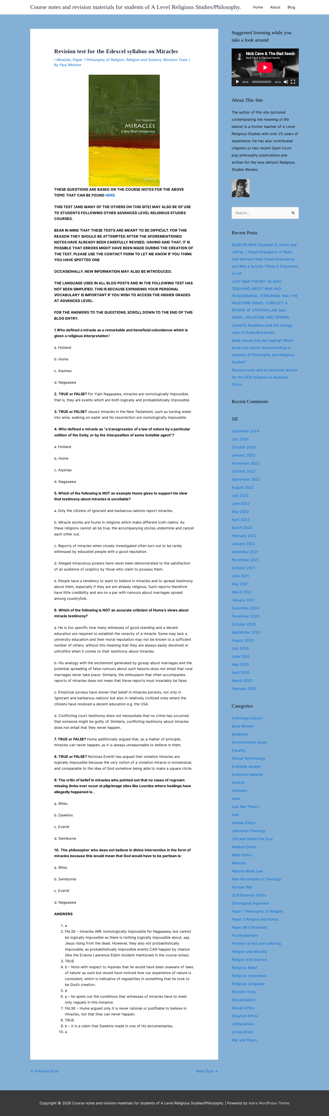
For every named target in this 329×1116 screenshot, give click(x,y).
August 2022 (243, 487)
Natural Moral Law (247, 871)
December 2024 (245, 431)
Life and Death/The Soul (252, 839)
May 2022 (240, 511)
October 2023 (244, 447)
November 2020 (245, 616)
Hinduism (239, 790)
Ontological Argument (250, 903)
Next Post (207, 1071)
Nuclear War (242, 887)
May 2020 (240, 664)
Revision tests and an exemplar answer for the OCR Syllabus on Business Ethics (265, 377)
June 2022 (241, 503)
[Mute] (286, 82)
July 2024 (240, 439)
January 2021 (243, 600)
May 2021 (240, 584)
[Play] (237, 82)
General (238, 782)
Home (258, 7)
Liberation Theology (249, 831)
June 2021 (240, 576)
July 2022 (240, 495)
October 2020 (244, 624)
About (275, 7)
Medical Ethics (244, 847)
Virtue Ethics (242, 1032)
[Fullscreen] (293, 82)
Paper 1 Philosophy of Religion (98, 59)
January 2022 (243, 543)
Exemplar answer (246, 766)
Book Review (243, 726)
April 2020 (241, 672)
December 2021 (245, 552)
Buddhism (240, 734)
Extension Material (247, 774)
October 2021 (243, 568)
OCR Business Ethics (249, 895)
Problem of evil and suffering (256, 943)
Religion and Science (143, 59)
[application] (265, 67)
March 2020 (242, 680)
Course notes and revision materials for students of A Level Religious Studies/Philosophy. (135, 7)
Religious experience (249, 975)
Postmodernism (245, 935)
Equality (238, 750)
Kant (235, 814)
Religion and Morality (249, 951)
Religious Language (248, 983)
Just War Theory (245, 806)
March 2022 (242, 527)
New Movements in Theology (256, 879)
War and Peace (244, 1040)
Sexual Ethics (243, 1008)
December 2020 (245, 608)
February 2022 (244, 535)
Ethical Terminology (248, 758)
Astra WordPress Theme (269, 1103)
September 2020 (246, 632)
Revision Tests (175, 59)
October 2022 (244, 471)
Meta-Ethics (242, 855)
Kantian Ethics (244, 822)
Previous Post (44, 1071)
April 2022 (241, 519)
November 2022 (245, 463)
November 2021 (245, 560)
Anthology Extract (247, 718)
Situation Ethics (245, 1016)
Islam (236, 798)
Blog (291, 7)
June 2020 (241, 656)
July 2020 (240, 648)
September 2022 (246, 479)
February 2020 (244, 688)
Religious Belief (244, 967)
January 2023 (243, 455)
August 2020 (243, 640)
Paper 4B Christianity (249, 927)
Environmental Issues (249, 742)
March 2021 (242, 592)
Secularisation (243, 1000)
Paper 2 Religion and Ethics (255, 919)
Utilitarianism (243, 1024)
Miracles (64, 59)
